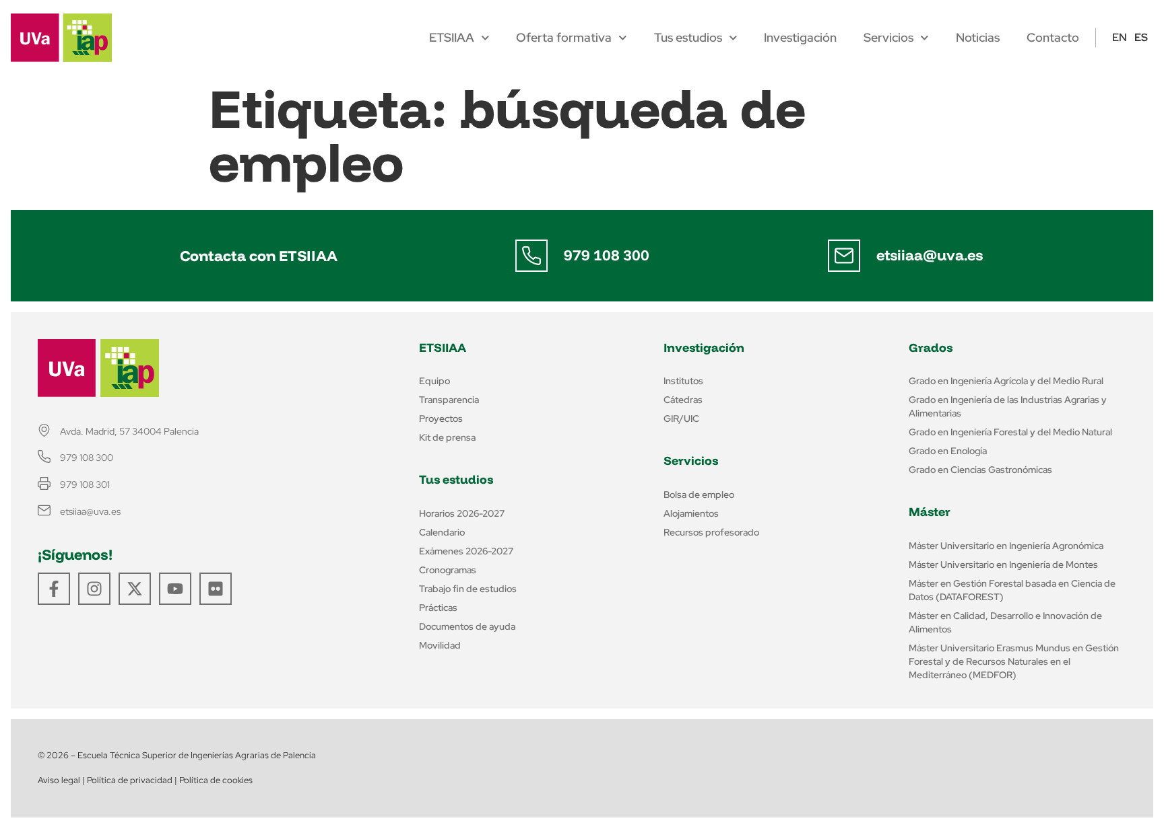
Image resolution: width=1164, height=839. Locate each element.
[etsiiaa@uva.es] (844, 256)
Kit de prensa (447, 437)
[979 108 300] (531, 256)
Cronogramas (447, 570)
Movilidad (440, 645)
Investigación (800, 37)
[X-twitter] (135, 589)
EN (1119, 37)
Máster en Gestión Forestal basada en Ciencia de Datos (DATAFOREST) (1012, 590)
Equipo (434, 381)
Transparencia (449, 400)
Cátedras (683, 400)
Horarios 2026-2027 (462, 513)
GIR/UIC (681, 418)
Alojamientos (691, 513)
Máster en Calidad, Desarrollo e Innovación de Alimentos (1005, 622)
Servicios (888, 37)
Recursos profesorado (711, 532)
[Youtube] (175, 589)
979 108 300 (606, 255)
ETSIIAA (451, 37)
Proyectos (441, 418)
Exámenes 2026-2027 (466, 551)
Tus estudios (688, 37)
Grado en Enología (948, 451)
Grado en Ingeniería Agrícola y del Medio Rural (1006, 381)
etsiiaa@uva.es (929, 255)
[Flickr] (215, 589)
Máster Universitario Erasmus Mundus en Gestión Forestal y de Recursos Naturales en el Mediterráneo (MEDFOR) (1014, 661)
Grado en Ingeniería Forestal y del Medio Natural (1010, 432)
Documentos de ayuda (467, 626)
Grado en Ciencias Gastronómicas (980, 470)
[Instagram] (94, 589)
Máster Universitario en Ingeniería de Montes (1003, 564)
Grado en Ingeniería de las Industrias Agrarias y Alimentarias (1008, 406)
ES (1141, 37)
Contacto (1053, 37)
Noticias (978, 37)
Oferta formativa (564, 37)
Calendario (442, 532)
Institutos (683, 381)
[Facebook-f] (54, 589)
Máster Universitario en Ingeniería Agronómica (1006, 546)
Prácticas (438, 607)
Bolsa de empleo (699, 494)
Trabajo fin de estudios (468, 589)
